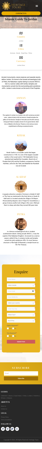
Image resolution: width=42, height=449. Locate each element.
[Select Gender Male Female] (21, 285)
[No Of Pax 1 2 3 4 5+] (21, 321)
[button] (37, 6)
